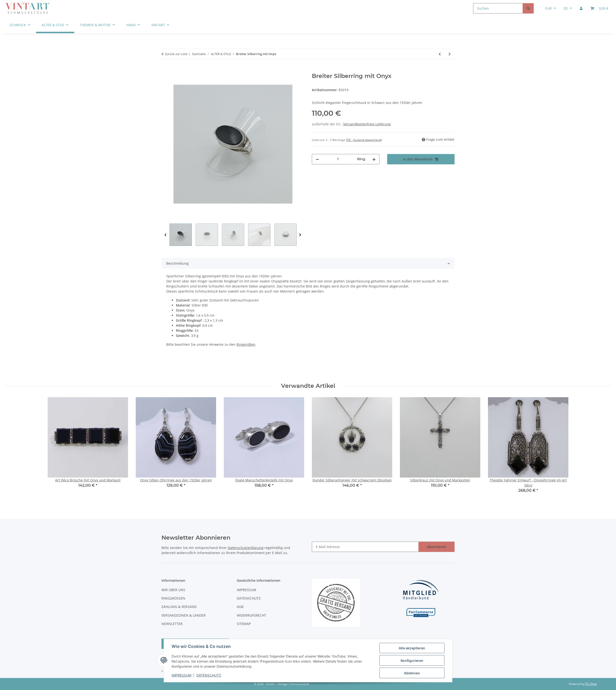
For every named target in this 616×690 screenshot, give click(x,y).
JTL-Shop (591, 684)
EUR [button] (548, 8)
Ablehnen (412, 673)
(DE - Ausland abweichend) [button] (364, 140)
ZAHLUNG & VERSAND (179, 606)
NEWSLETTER (172, 623)
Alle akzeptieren (412, 648)
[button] (581, 8)
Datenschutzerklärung (245, 547)
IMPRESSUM (181, 675)
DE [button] (566, 8)
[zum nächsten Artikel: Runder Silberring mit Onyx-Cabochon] (450, 54)
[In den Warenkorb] (165, 70)
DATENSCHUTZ (208, 675)
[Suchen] (528, 8)
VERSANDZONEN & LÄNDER (183, 615)
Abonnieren (436, 546)
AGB (240, 606)
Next (300, 235)
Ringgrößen (246, 344)
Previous (165, 235)
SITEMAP (244, 623)
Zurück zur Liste (176, 54)
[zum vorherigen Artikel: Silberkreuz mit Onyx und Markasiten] (440, 54)
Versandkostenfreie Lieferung (367, 124)
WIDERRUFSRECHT (251, 615)
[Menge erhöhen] (374, 159)
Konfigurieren (412, 660)
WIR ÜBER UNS (173, 590)
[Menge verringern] (317, 159)
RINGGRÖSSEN (173, 598)
